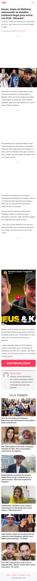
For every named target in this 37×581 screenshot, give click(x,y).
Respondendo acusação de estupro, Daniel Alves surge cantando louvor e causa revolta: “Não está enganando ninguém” (16, 478)
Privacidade (21, 575)
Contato (13, 575)
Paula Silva (15, 373)
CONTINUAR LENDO (18, 363)
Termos (28, 575)
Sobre (8, 575)
